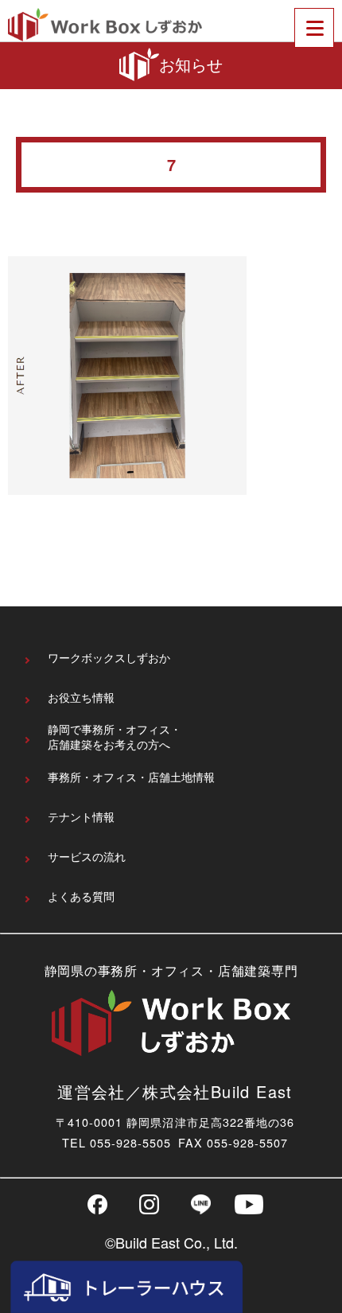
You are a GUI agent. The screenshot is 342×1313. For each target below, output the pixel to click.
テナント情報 (81, 816)
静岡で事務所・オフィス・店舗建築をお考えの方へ (114, 737)
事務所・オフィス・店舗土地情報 (131, 777)
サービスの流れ (87, 856)
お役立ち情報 (81, 697)
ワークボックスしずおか (109, 657)
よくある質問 (81, 896)
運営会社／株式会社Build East (175, 1091)
